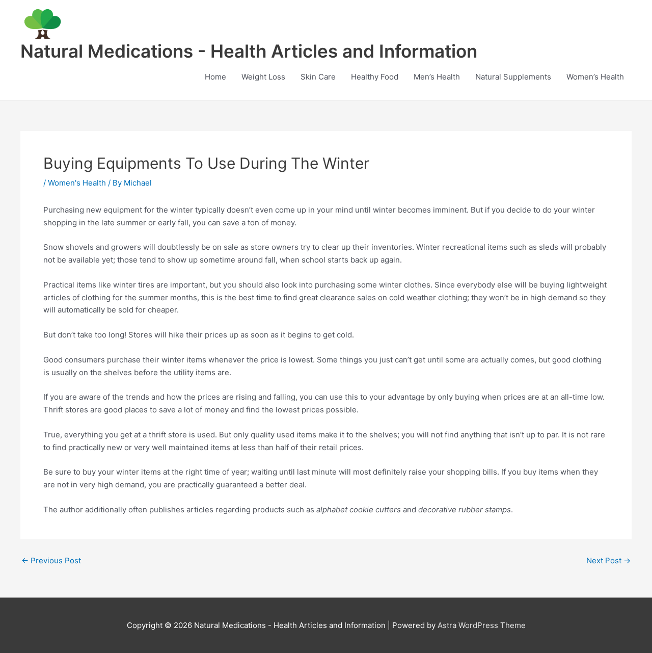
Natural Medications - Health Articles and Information (248, 51)
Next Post (608, 560)
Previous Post (51, 560)
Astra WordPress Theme (482, 625)
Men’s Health (437, 77)
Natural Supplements (513, 77)
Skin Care (318, 77)
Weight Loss (263, 77)
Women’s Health (595, 77)
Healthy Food (374, 77)
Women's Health (77, 183)
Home (215, 77)
